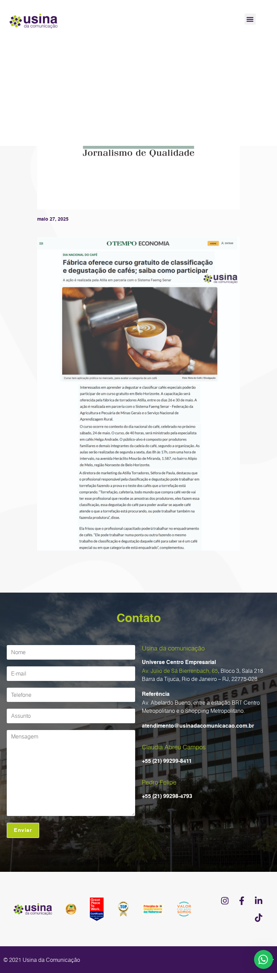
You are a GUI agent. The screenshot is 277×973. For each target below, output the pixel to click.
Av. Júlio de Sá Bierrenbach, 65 (180, 670)
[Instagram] (224, 900)
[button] (250, 19)
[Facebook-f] (241, 900)
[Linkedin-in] (258, 900)
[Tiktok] (258, 917)
